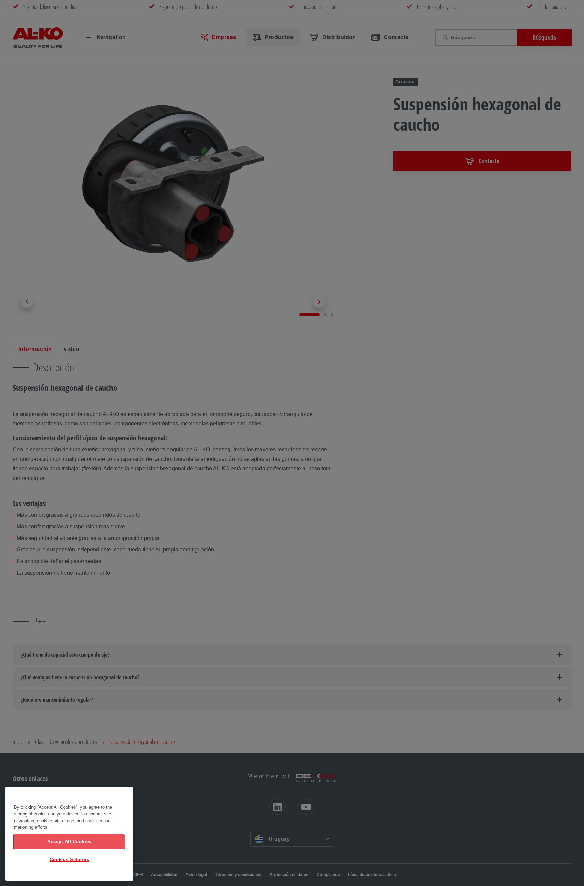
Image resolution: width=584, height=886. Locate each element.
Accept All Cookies (69, 841)
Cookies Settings (69, 859)
